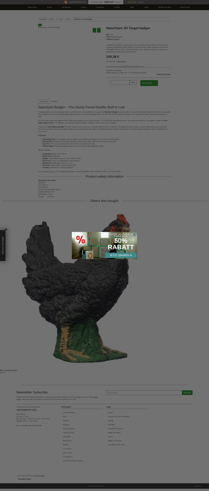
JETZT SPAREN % (121, 255)
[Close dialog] (134, 235)
